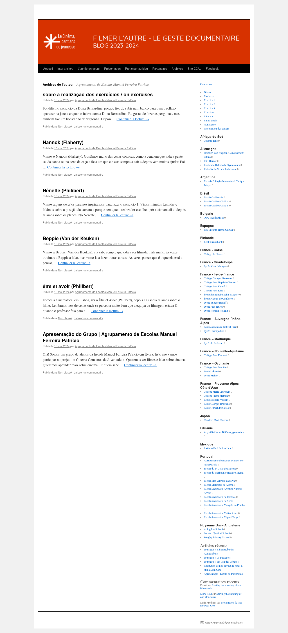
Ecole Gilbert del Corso (216, 407)
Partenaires (159, 68)
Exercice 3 (209, 108)
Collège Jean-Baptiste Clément (220, 282)
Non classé (65, 126)
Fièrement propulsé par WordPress (224, 622)
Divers (207, 92)
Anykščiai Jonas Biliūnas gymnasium (224, 432)
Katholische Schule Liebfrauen (220, 169)
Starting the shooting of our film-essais (220, 586)
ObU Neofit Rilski (214, 217)
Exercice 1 (209, 100)
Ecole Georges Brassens (217, 403)
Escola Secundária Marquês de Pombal (224, 505)
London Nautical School (217, 533)
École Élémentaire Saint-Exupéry (221, 294)
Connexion (206, 84)
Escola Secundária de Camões (220, 497)
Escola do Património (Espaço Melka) (224, 472)
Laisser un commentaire (88, 126)
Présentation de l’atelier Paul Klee (221, 604)
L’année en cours (89, 68)
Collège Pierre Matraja (216, 395)
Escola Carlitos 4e (213, 197)
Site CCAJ (194, 68)
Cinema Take (211, 140)
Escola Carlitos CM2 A (216, 201)
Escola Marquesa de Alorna (218, 484)
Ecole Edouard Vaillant (216, 399)
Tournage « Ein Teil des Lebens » (222, 561)
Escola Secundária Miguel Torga (221, 517)
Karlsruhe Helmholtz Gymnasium (222, 165)
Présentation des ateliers (216, 128)
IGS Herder (210, 161)
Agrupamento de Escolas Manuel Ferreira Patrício (112, 84)
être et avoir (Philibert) (68, 286)
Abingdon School (213, 529)
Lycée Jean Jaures (213, 306)
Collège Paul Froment (215, 355)
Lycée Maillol (211, 375)
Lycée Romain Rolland (216, 310)
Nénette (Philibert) (63, 190)
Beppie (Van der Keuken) (71, 238)
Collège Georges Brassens (218, 278)
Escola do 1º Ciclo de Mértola (220, 468)
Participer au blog (136, 68)
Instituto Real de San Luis (217, 448)
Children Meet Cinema (216, 420)
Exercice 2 (209, 104)
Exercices (209, 112)
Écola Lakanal (211, 371)
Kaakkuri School (213, 242)
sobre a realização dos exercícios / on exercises (98, 94)
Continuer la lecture (133, 118)
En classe (209, 96)
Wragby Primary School (217, 537)
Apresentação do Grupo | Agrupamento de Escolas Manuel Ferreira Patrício (110, 337)
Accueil (48, 68)
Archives (177, 68)
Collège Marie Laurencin (217, 391)
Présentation (112, 68)
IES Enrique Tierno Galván (218, 229)
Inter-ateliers (65, 68)
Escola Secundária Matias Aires (221, 513)
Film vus (208, 116)
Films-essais (210, 120)
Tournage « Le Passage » (217, 557)
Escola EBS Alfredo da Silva (219, 480)
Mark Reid (206, 593)
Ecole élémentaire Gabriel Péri (220, 327)
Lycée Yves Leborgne (215, 266)
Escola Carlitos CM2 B (216, 205)
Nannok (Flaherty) (63, 142)
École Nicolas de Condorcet (218, 298)
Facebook (212, 68)
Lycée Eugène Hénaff (215, 302)
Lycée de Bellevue (213, 343)
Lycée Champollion (214, 331)
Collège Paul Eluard (214, 286)
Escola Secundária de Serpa (218, 501)
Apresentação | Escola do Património (223, 573)
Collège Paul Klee (213, 290)
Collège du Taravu (213, 254)
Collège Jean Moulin (215, 367)
